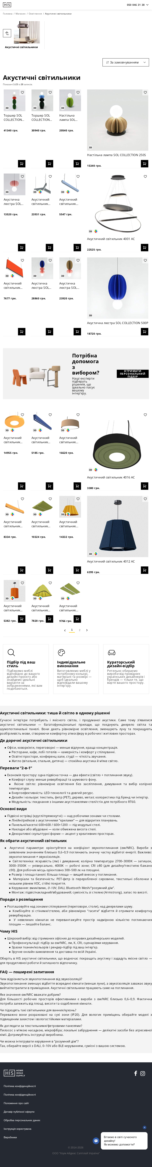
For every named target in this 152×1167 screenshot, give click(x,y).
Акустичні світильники (21, 47)
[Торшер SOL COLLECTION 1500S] (14, 100)
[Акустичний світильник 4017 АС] (70, 423)
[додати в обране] (22, 92)
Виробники (10, 1137)
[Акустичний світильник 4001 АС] (117, 204)
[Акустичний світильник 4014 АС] (42, 507)
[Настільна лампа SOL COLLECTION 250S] (117, 120)
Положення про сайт (16, 1103)
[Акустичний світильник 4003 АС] (42, 184)
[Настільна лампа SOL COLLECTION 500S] (70, 100)
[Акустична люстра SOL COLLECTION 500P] (117, 288)
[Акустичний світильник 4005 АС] (14, 268)
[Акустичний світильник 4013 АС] (70, 507)
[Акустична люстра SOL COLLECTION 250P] (14, 184)
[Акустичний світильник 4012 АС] (117, 526)
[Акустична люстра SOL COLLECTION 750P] (70, 268)
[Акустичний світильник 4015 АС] (14, 507)
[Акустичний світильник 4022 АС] (14, 423)
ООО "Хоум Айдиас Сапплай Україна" (76, 1153)
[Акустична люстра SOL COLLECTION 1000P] (42, 268)
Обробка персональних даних (22, 1120)
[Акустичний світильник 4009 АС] (42, 591)
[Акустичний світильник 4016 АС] (117, 442)
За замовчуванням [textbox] (124, 62)
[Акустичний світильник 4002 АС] (70, 184)
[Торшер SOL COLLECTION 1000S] (42, 100)
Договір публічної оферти (19, 1111)
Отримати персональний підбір (133, 374)
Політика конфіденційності (20, 1086)
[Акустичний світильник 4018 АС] (42, 423)
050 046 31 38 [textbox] (136, 4)
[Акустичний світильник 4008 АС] (70, 591)
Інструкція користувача (17, 1128)
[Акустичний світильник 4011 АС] (14, 591)
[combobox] (136, 4)
